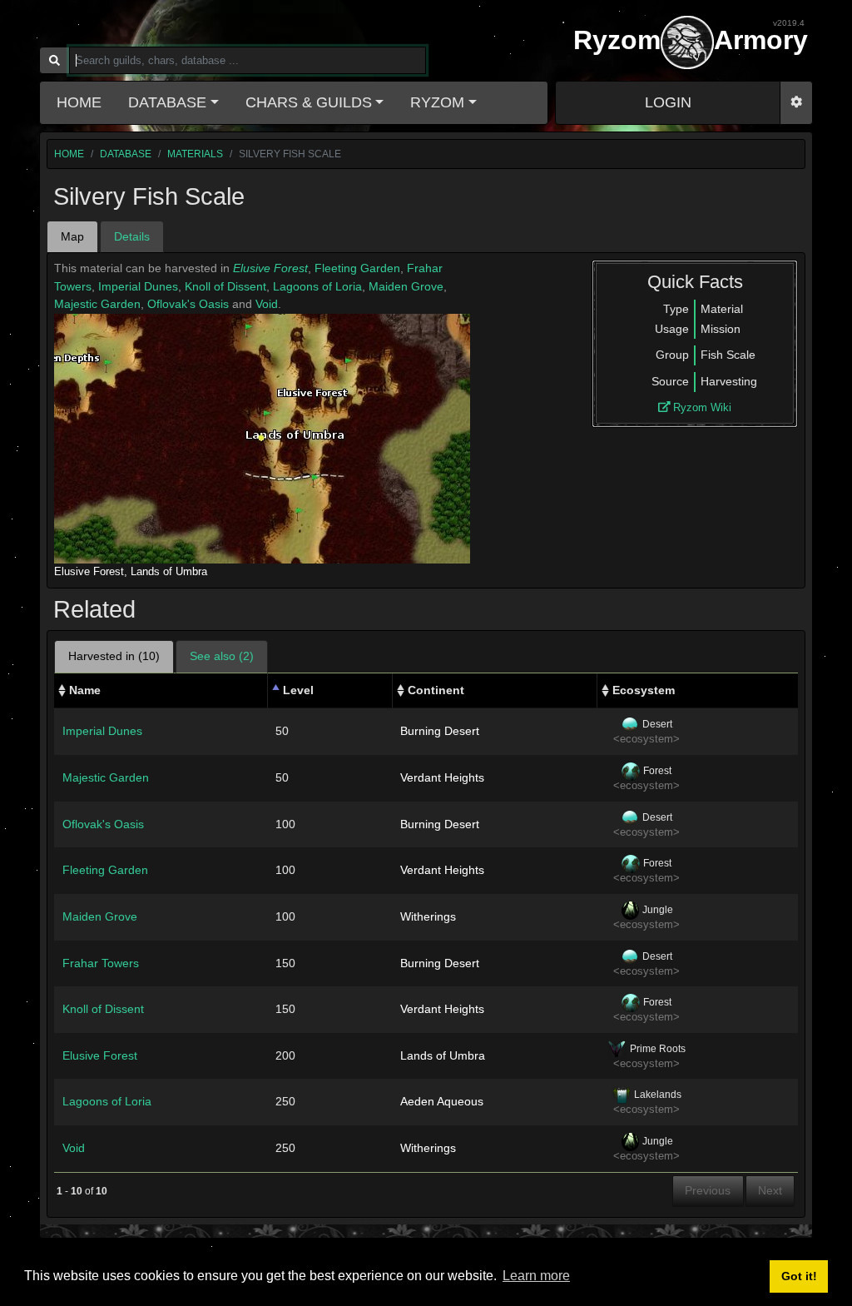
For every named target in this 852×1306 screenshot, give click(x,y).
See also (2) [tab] (222, 656)
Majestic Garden (97, 303)
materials (195, 154)
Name (85, 690)
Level (298, 690)
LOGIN (668, 102)
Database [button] (167, 102)
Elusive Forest (270, 268)
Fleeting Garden (357, 268)
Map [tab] (72, 236)
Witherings (428, 916)
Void (266, 303)
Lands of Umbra (169, 571)
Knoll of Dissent (225, 286)
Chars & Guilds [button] (308, 102)
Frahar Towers (100, 963)
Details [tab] (132, 236)
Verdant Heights (442, 777)
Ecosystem (643, 690)
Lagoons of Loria (317, 286)
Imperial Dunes (138, 286)
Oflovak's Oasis (188, 303)
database (125, 154)
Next (770, 1190)
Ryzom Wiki (700, 407)
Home (79, 102)
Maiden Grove (406, 286)
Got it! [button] (799, 1276)
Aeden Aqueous (441, 1101)
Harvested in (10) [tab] (114, 656)
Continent (436, 690)
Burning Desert (439, 730)
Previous (708, 1190)
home (69, 154)
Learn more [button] (536, 1276)
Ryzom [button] (437, 102)
